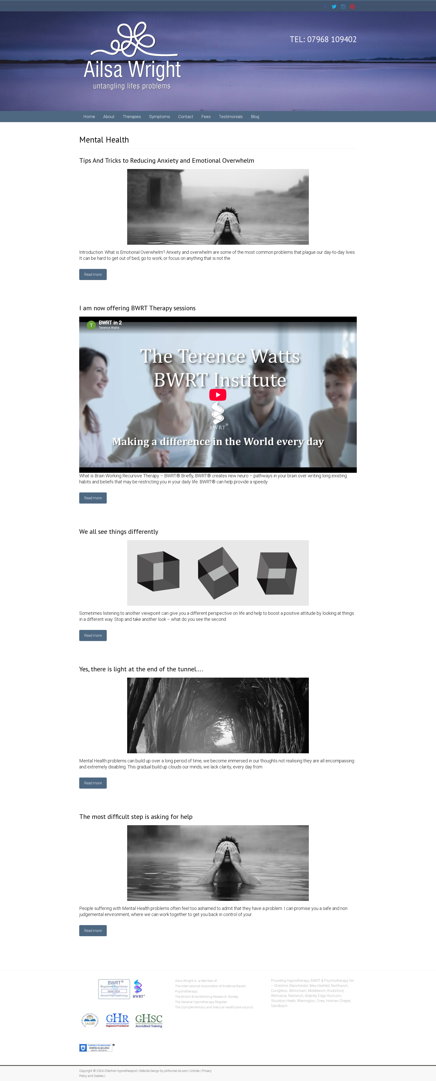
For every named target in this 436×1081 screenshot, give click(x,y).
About (109, 116)
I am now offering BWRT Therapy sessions (137, 308)
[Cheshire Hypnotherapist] (132, 21)
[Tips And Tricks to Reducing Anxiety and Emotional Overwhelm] (218, 171)
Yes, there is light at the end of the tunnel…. (141, 669)
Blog (255, 116)
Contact (185, 116)
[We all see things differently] (218, 542)
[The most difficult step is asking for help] (218, 827)
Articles (195, 1071)
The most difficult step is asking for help (136, 816)
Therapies (132, 116)
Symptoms (159, 116)
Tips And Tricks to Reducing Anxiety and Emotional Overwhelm (166, 160)
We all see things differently (118, 531)
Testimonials (231, 116)
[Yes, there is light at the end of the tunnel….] (218, 680)
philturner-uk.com (176, 1071)
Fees (206, 116)
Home (89, 116)
